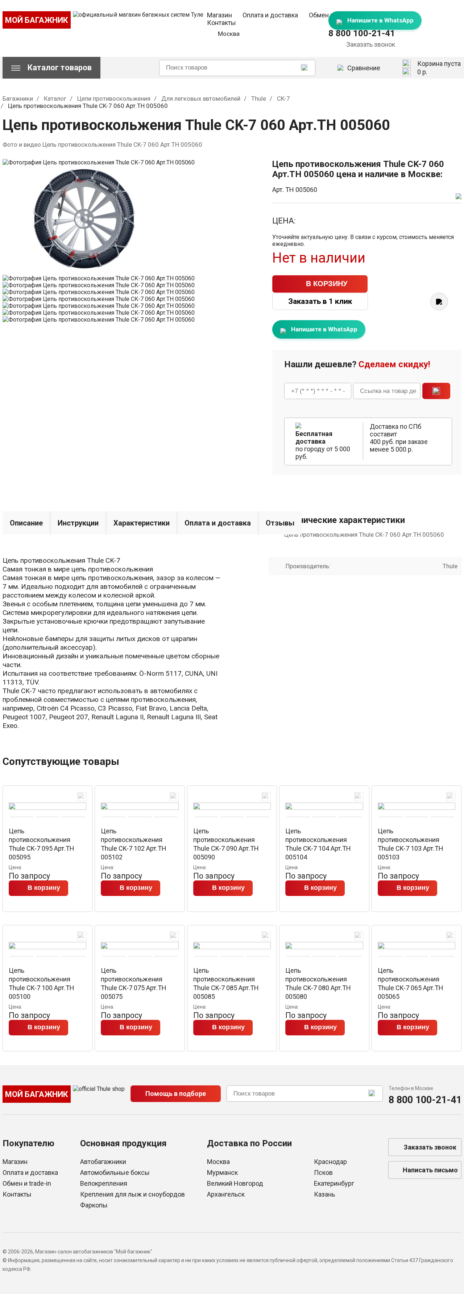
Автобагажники (103, 1161)
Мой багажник (36, 20)
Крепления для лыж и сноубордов (132, 1194)
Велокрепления (103, 1183)
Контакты (221, 22)
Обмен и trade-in (27, 1183)
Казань (324, 1194)
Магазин (219, 15)
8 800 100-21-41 (361, 33)
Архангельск (226, 1194)
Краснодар (330, 1161)
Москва (218, 1161)
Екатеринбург (334, 1183)
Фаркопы (94, 1205)
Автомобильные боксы (115, 1172)
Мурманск (222, 1172)
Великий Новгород (235, 1183)
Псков (323, 1172)
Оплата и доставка (270, 15)
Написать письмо (430, 1170)
